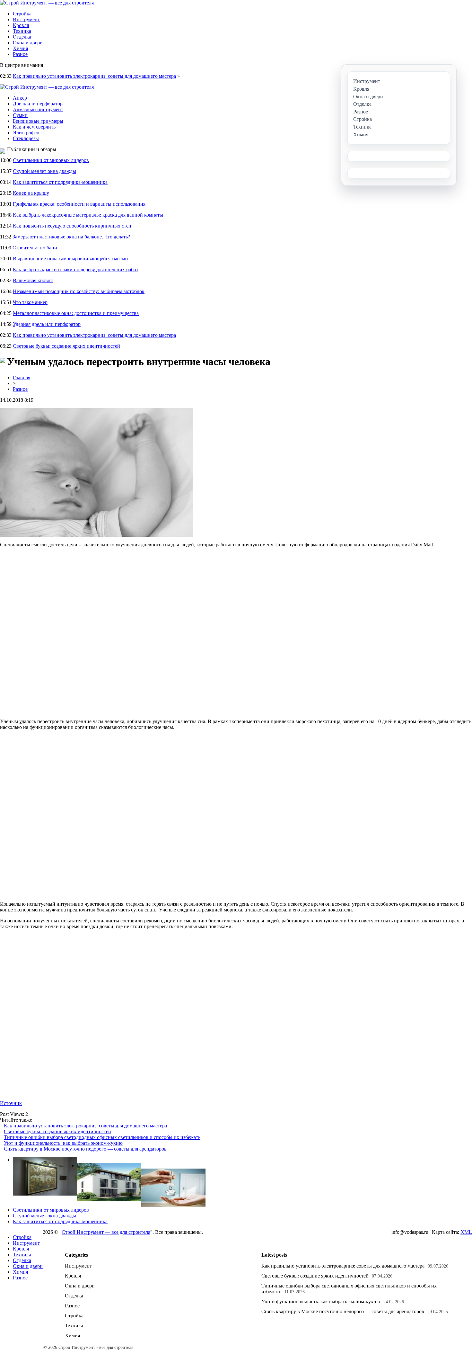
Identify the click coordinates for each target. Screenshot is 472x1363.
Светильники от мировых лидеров (51, 160)
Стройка (22, 13)
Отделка (22, 37)
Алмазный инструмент (38, 109)
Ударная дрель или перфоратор (47, 324)
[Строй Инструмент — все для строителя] (47, 2)
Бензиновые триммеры (38, 121)
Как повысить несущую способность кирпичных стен (72, 226)
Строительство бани (35, 247)
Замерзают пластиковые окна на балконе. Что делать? (71, 236)
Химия (20, 48)
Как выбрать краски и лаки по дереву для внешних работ (75, 269)
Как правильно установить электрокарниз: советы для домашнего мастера (94, 76)
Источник (11, 1103)
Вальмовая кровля (33, 280)
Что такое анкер (30, 302)
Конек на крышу (31, 193)
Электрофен (26, 132)
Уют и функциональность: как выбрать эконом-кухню (63, 1143)
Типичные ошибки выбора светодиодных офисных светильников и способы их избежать (102, 1137)
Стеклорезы (26, 138)
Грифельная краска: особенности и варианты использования (79, 204)
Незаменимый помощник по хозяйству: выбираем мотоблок (78, 291)
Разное (20, 54)
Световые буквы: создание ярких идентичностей (66, 346)
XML (466, 1232)
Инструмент (26, 19)
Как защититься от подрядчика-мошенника (60, 182)
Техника (22, 31)
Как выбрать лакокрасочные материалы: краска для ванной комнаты (88, 215)
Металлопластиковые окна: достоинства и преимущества (76, 313)
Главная (21, 377)
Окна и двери (28, 42)
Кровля (21, 25)
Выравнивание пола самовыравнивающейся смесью (70, 258)
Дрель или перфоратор (38, 103)
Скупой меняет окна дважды (44, 171)
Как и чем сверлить (34, 127)
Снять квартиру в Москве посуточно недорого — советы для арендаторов (85, 1149)
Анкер (20, 98)
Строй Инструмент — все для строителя (106, 1232)
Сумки (20, 115)
